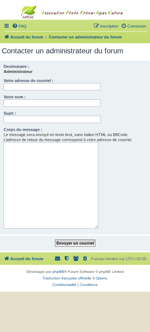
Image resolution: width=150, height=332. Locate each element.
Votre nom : (15, 97)
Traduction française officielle (67, 278)
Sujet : (10, 113)
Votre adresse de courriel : (29, 80)
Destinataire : (16, 66)
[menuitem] (133, 26)
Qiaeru (101, 278)
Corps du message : (23, 129)
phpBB (58, 272)
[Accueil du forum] (75, 27)
